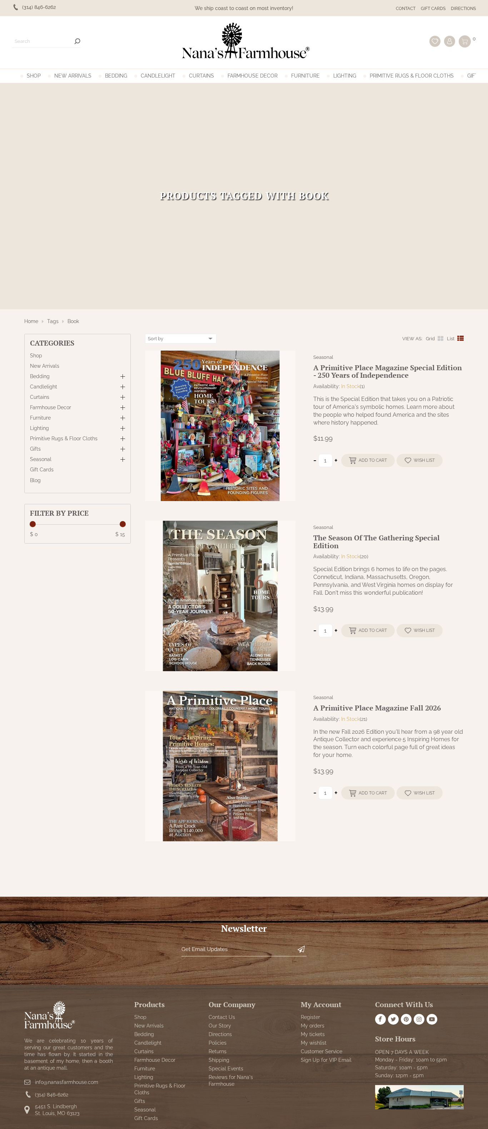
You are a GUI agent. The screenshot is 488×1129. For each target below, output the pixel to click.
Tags (53, 321)
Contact (405, 8)
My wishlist (314, 1043)
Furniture (305, 76)
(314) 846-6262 (51, 1095)
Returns (217, 1051)
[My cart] (465, 41)
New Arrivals (72, 76)
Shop (34, 76)
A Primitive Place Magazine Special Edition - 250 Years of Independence (387, 371)
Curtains (201, 76)
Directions (463, 8)
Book (73, 321)
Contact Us (222, 1017)
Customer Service (321, 1051)
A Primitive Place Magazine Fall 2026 (377, 708)
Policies (217, 1043)
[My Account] (449, 41)
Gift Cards (433, 8)
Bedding (116, 76)
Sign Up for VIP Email (326, 1060)
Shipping (219, 1060)
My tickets (313, 1034)
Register (310, 1017)
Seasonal (40, 459)
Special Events (226, 1069)
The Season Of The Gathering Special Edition (376, 541)
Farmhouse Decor (253, 76)
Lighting (344, 76)
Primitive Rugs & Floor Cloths (412, 76)
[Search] (77, 41)
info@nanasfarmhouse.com (66, 1082)
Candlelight (158, 76)
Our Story (220, 1026)
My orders (312, 1026)
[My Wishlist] (434, 41)
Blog (35, 480)
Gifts (474, 76)
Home (31, 321)
